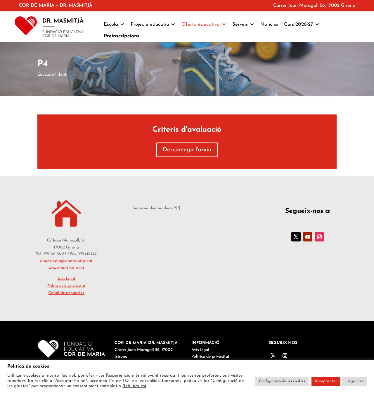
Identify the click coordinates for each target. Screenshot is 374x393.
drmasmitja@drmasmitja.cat (66, 261)
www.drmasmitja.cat (66, 268)
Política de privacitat (66, 286)
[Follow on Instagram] (319, 236)
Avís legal (66, 279)
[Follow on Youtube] (307, 236)
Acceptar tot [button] (326, 381)
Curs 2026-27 (298, 24)
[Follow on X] (296, 236)
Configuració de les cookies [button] (282, 381)
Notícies (269, 24)
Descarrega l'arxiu (187, 150)
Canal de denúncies (66, 293)
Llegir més (354, 381)
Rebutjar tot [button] (134, 386)
